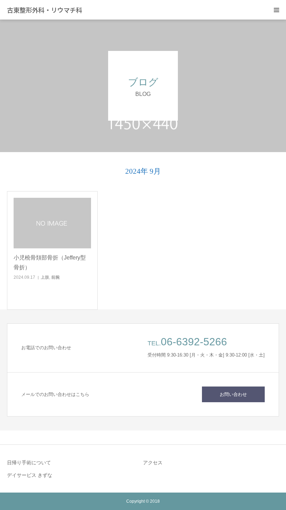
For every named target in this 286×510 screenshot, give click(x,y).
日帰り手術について (29, 462)
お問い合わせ (233, 394)
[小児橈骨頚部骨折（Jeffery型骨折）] (52, 223)
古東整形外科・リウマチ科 (44, 10)
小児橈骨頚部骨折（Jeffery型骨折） (50, 262)
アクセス (153, 462)
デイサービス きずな (29, 475)
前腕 (55, 277)
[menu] (276, 10)
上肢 (45, 277)
